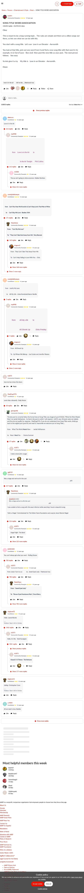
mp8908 (13, 134)
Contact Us (3, 828)
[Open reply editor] (42, 98)
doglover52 (11, 611)
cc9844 (10, 703)
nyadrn (10, 16)
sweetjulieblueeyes (13, 194)
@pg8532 (12, 499)
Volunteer (3, 815)
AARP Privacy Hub (10, 870)
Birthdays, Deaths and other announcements (17, 744)
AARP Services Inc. (6, 849)
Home (4, 10)
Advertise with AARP (6, 839)
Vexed (10, 790)
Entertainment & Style (21, 10)
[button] (2, 4)
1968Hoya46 (12, 796)
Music (32, 10)
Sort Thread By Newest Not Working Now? (16, 756)
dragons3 (17, 245)
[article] (42, 124)
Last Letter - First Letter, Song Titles (14, 750)
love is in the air (9, 83)
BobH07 (11, 772)
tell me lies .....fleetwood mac (25, 83)
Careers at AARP (5, 841)
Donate (2, 813)
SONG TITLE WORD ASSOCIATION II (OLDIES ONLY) (20, 732)
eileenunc (11, 117)
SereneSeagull (12, 784)
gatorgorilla (14, 411)
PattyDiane (14, 223)
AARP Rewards (4, 820)
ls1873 (10, 376)
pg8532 (10, 472)
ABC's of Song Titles (9, 738)
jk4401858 (11, 549)
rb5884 (16, 172)
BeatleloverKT (12, 778)
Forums (9, 10)
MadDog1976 (12, 394)
